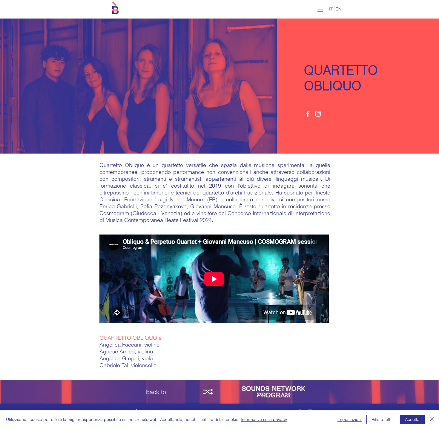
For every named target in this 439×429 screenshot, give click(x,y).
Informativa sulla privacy (264, 419)
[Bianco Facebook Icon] (308, 114)
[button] (115, 8)
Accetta (412, 419)
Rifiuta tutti (381, 419)
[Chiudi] (431, 419)
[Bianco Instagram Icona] (318, 114)
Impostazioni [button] (349, 419)
